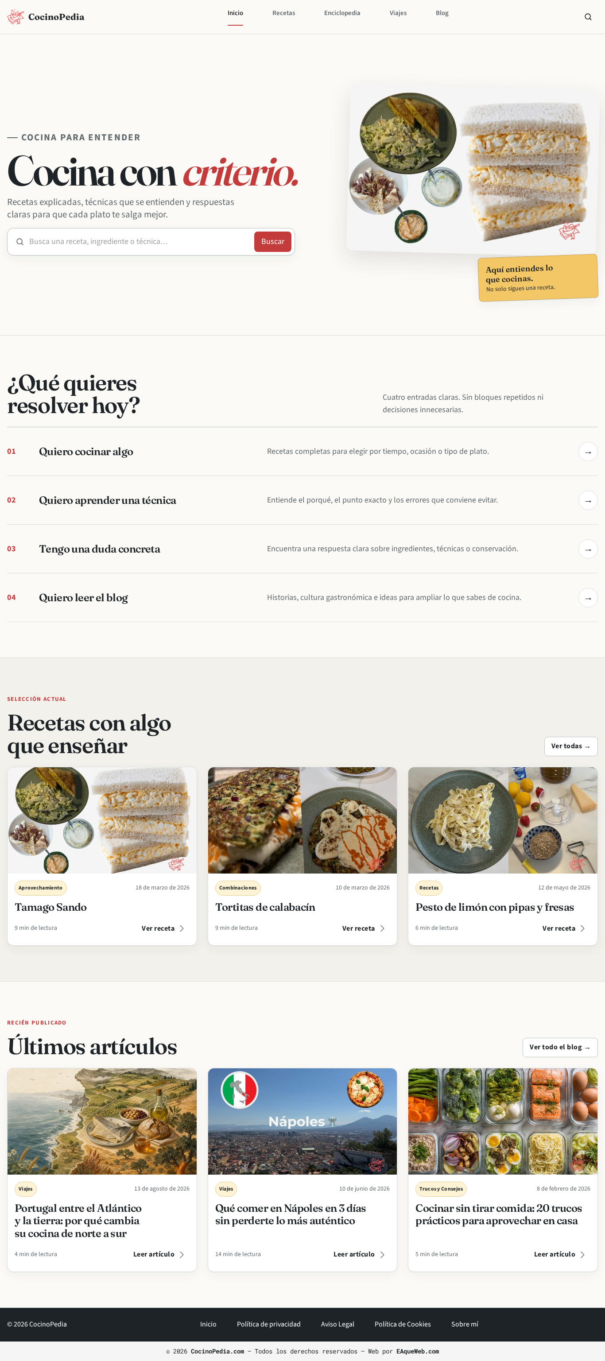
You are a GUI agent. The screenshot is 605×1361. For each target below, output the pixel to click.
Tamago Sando (51, 907)
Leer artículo (154, 1254)
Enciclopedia (342, 13)
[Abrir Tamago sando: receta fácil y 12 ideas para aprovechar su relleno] (102, 820)
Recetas (283, 13)
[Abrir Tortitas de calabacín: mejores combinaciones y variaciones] (302, 820)
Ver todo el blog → (560, 1047)
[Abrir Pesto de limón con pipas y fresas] (502, 820)
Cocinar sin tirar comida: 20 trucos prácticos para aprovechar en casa (498, 1214)
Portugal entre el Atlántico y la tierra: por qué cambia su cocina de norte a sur (78, 1221)
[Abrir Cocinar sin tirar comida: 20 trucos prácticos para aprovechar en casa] (502, 1121)
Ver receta (158, 928)
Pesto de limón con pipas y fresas (494, 907)
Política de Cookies (403, 1324)
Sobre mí (464, 1324)
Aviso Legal (337, 1324)
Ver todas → (571, 746)
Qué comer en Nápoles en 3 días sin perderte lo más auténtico (290, 1214)
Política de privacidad (269, 1324)
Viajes (398, 13)
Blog (442, 13)
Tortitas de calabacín (265, 907)
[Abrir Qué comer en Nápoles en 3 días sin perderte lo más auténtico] (302, 1121)
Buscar (588, 17)
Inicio (235, 13)
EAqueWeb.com (417, 1351)
